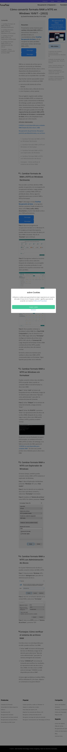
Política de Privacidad (40, 301)
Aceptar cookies (33, 307)
